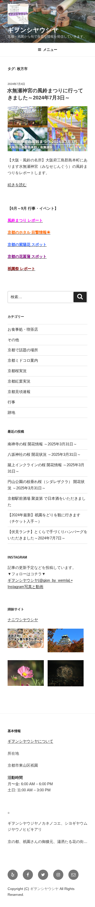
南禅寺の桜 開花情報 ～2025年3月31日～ (42, 444)
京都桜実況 (17, 371)
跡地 (11, 412)
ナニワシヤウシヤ (23, 619)
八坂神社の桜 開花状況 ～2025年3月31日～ (44, 454)
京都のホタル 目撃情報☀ (29, 232)
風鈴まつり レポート (25, 220)
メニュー (50, 50)
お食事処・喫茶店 (23, 329)
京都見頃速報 (19, 391)
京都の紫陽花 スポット (27, 244)
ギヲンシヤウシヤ (33, 29)
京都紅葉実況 (19, 381)
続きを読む (17, 185)
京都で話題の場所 (23, 350)
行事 (11, 402)
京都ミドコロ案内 (23, 360)
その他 (13, 340)
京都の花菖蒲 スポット (27, 256)
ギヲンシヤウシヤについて (30, 741)
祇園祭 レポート (21, 268)
